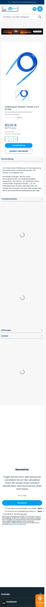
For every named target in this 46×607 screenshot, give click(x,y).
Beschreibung (21, 159)
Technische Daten (22, 199)
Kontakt (21, 594)
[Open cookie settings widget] (3, 603)
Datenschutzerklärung (17, 524)
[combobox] (17, 17)
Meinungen (22, 330)
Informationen (21, 601)
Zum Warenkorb (18, 145)
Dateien (22, 336)
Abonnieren (22, 503)
